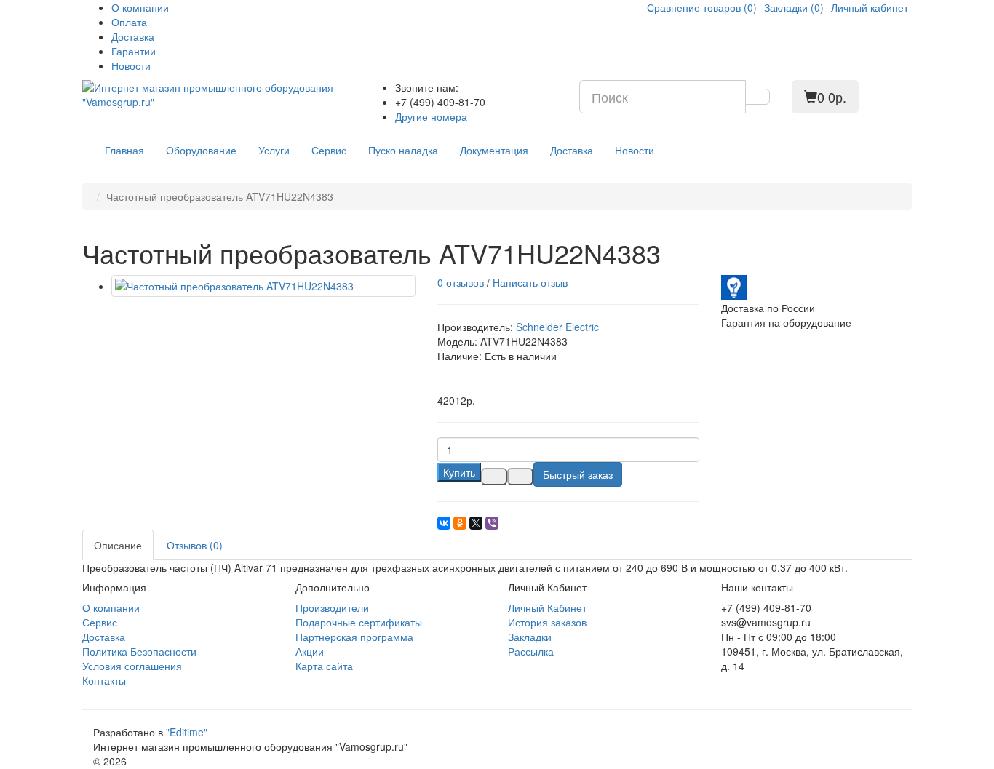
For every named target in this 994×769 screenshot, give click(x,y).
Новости (131, 65)
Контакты (104, 680)
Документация (494, 150)
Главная (124, 150)
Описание (118, 545)
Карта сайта (324, 665)
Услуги (274, 150)
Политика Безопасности (139, 651)
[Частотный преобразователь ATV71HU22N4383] (263, 286)
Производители (332, 607)
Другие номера (431, 116)
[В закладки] (494, 476)
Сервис (328, 150)
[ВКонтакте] (443, 523)
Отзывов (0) (195, 545)
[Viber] (491, 523)
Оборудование (201, 150)
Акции (309, 651)
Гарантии (133, 51)
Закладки (530, 636)
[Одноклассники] (459, 523)
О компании (140, 7)
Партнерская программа (354, 636)
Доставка (132, 36)
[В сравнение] (520, 476)
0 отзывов (460, 282)
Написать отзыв (530, 282)
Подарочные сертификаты (358, 622)
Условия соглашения (132, 665)
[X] (475, 523)
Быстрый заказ (578, 474)
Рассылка (531, 651)
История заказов (547, 622)
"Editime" (186, 732)
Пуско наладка (403, 150)
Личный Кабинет (547, 607)
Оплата (129, 22)
